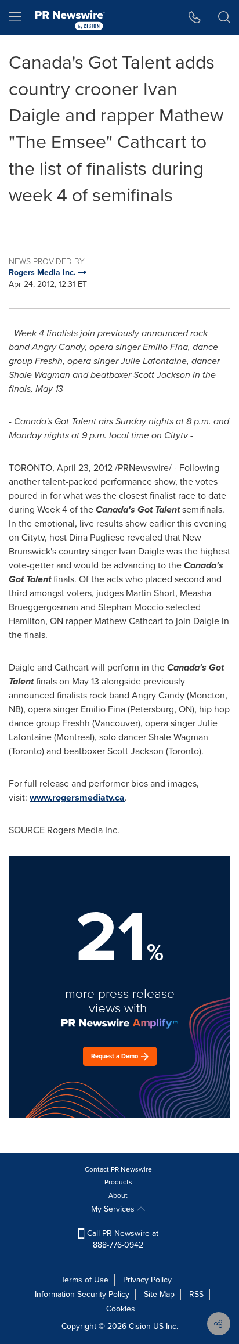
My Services (114, 1209)
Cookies (120, 1309)
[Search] (224, 17)
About (118, 1195)
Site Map (159, 1294)
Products (118, 1182)
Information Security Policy (82, 1294)
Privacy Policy (147, 1280)
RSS (196, 1294)
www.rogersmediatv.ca (77, 797)
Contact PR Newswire (118, 1169)
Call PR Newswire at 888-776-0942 (121, 1239)
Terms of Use (84, 1280)
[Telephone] (194, 17)
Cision (140, 1326)
